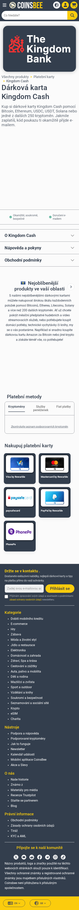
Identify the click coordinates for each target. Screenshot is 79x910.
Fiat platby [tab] (63, 406)
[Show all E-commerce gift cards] (70, 286)
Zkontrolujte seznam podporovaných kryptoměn (39, 426)
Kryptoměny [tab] (16, 406)
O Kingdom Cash (20, 235)
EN (15, 903)
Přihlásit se (60, 588)
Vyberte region (13, 132)
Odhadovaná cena (15, 165)
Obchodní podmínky (23, 260)
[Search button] (72, 15)
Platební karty (44, 77)
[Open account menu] (65, 5)
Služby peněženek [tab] (40, 408)
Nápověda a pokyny (23, 247)
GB (41, 903)
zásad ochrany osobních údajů (26, 599)
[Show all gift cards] (70, 286)
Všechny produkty (15, 77)
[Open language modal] (56, 5)
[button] (4, 5)
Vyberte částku (13, 149)
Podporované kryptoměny (28, 738)
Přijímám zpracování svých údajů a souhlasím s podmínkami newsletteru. (41, 598)
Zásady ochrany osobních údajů (32, 825)
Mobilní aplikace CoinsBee (28, 759)
